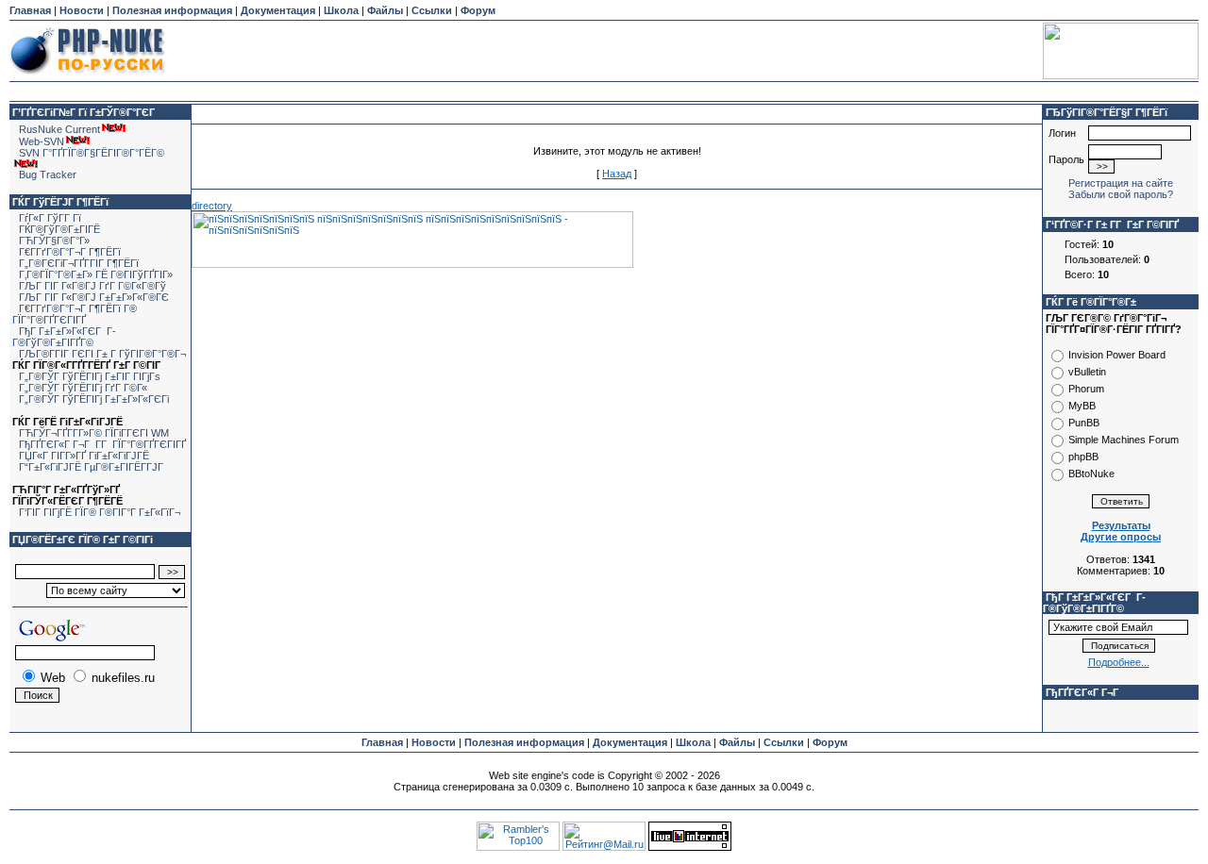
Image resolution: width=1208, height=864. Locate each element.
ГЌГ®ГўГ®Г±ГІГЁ (59, 229)
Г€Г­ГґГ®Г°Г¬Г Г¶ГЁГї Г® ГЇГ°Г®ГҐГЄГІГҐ (74, 314)
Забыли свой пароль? (1120, 194)
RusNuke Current (59, 129)
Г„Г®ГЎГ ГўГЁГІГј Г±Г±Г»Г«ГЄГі (94, 399)
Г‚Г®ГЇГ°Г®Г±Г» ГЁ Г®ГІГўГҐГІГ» (96, 274)
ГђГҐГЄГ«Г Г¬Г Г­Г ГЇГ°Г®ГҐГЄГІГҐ (102, 444)
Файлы (385, 10)
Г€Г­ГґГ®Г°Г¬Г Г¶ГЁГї (70, 252)
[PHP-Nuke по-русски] (87, 77)
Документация (278, 10)
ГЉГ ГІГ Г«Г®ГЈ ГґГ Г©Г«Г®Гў (92, 285)
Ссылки (431, 10)
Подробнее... (1118, 662)
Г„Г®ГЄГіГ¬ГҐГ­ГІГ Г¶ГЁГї (79, 263)
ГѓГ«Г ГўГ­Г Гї (50, 218)
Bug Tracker (47, 174)
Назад (616, 173)
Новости (81, 10)
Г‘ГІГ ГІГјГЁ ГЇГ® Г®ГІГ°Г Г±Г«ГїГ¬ (99, 512)
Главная (30, 10)
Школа (341, 10)
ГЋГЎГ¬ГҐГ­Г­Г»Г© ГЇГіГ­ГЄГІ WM (94, 433)
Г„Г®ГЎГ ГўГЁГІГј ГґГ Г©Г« (83, 387)
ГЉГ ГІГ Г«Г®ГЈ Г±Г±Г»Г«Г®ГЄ (94, 297)
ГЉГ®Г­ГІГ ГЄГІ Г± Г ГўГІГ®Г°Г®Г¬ (102, 353)
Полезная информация (172, 10)
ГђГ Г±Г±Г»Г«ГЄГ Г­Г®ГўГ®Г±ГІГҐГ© (64, 336)
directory (212, 205)
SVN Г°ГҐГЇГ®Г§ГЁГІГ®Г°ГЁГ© (91, 152)
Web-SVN (41, 141)
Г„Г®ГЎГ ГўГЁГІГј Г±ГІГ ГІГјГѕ (89, 376)
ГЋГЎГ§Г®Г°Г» (54, 240)
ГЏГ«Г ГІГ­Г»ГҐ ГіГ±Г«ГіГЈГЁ (84, 455)
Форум (478, 10)
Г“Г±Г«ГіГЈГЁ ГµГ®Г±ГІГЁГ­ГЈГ (92, 467)
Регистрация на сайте (1120, 183)
